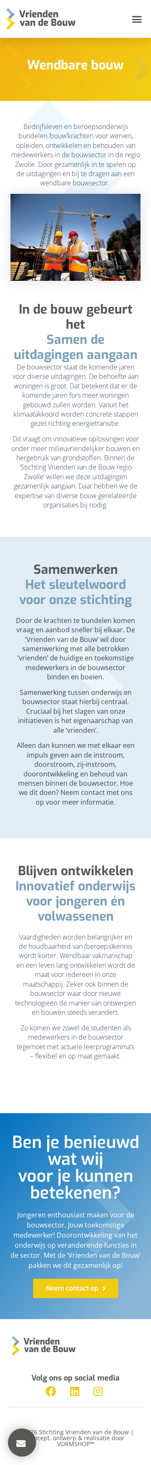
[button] (137, 19)
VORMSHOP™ (75, 1444)
